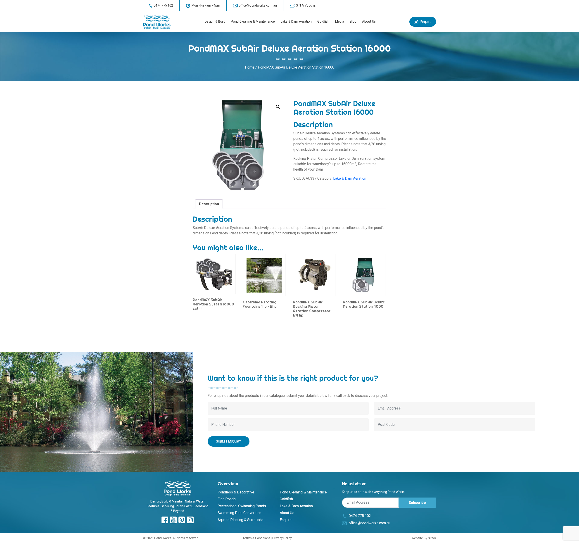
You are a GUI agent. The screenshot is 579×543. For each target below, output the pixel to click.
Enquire (425, 22)
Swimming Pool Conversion (239, 513)
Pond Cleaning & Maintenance (253, 22)
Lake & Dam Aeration (296, 22)
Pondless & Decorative (236, 492)
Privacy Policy (282, 538)
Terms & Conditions (256, 538)
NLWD (432, 538)
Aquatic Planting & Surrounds (240, 520)
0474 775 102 (163, 5)
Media (339, 22)
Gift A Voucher (306, 5)
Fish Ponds (227, 499)
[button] (278, 107)
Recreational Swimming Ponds (242, 506)
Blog (353, 22)
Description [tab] (209, 204)
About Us (369, 22)
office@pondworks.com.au (258, 5)
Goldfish (323, 22)
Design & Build (215, 22)
